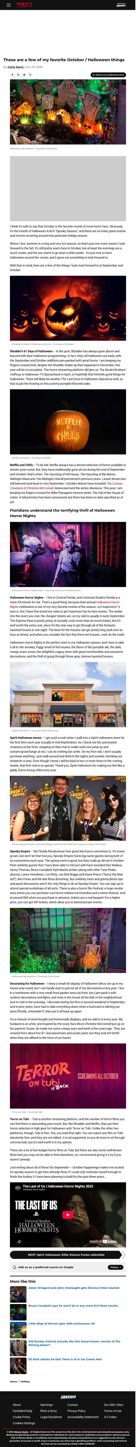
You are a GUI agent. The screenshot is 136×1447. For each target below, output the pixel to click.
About (17, 1404)
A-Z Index (110, 1417)
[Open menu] (9, 5)
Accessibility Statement (83, 1417)
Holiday (25, 1381)
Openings (46, 1404)
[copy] (30, 74)
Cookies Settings (24, 1423)
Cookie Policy (21, 1417)
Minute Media (21, 1432)
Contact (73, 1404)
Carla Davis (16, 67)
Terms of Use (113, 1411)
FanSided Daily (22, 1411)
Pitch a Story (48, 1411)
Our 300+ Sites (113, 1404)
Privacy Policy (77, 1411)
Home (13, 1381)
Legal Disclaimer (51, 1417)
